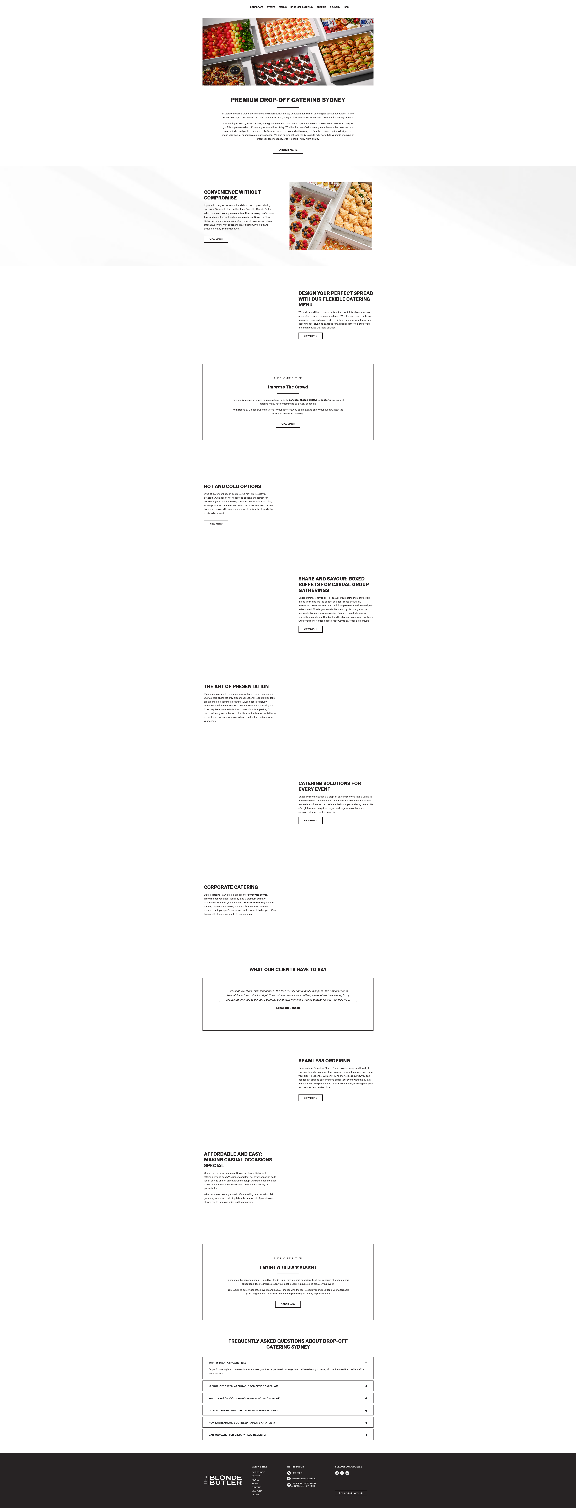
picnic (245, 217)
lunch (212, 217)
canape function (240, 213)
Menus (283, 7)
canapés (294, 399)
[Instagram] (337, 1473)
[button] (219, 1001)
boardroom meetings (255, 902)
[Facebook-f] (342, 1473)
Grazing (321, 7)
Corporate (256, 7)
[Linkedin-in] (347, 1473)
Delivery (335, 7)
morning (255, 213)
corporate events (257, 894)
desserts (326, 399)
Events (271, 7)
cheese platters (308, 399)
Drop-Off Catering (301, 7)
